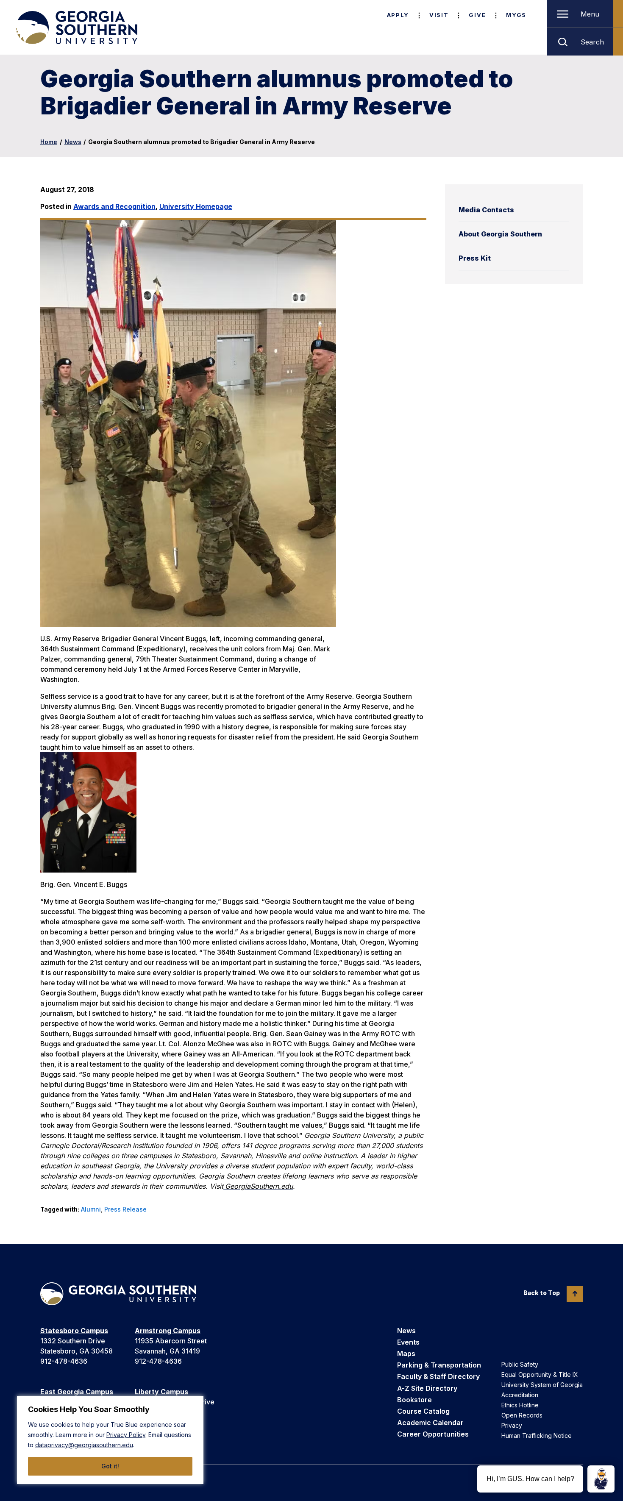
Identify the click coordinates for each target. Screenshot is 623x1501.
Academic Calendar (430, 1422)
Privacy (511, 1425)
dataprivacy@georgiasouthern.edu (84, 1444)
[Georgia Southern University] (75, 27)
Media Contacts (486, 210)
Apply (398, 14)
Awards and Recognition (114, 206)
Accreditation (519, 1394)
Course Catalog (423, 1411)
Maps (406, 1353)
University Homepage (195, 206)
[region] (110, 1440)
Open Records (521, 1415)
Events (408, 1342)
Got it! (110, 1466)
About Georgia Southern (500, 234)
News (72, 141)
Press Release (125, 1209)
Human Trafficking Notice (536, 1435)
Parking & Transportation (439, 1365)
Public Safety (519, 1364)
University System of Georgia (542, 1384)
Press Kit (475, 258)
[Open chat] (601, 1479)
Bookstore (414, 1399)
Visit (438, 14)
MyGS (516, 14)
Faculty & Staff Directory (438, 1376)
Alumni (91, 1209)
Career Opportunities (433, 1434)
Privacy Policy (125, 1434)
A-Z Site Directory (427, 1388)
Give (477, 14)
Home (48, 141)
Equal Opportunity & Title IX (539, 1374)
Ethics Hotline (520, 1405)
